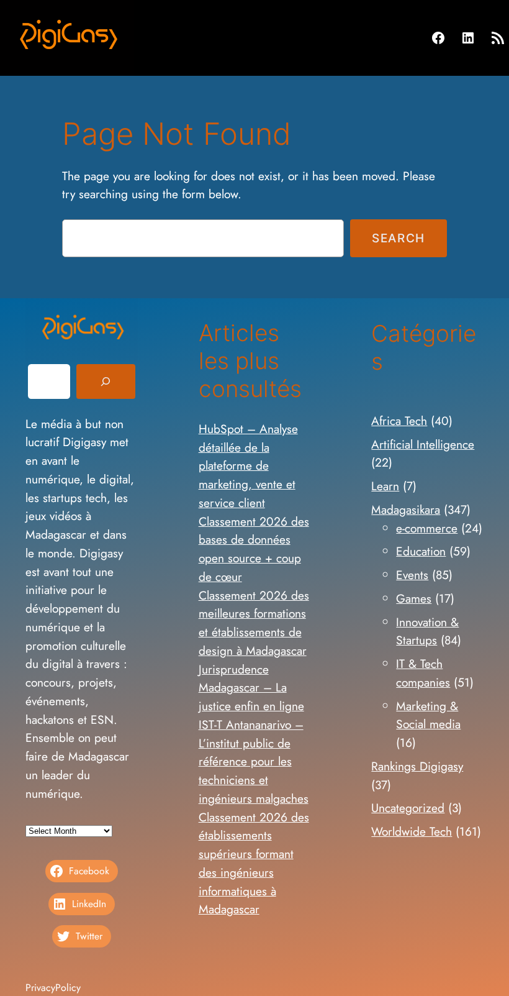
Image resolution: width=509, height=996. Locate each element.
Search (398, 238)
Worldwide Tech (411, 831)
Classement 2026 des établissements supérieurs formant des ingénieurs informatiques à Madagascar (254, 863)
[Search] (105, 381)
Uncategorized (407, 807)
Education (421, 551)
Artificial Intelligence (422, 444)
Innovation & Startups (427, 631)
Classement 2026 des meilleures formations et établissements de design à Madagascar (254, 623)
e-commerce (426, 528)
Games (413, 598)
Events (412, 574)
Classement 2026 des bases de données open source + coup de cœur (254, 549)
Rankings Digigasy (417, 766)
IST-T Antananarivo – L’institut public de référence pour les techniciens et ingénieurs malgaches (254, 761)
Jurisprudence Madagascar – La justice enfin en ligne (251, 687)
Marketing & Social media (428, 715)
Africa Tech (399, 420)
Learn (385, 486)
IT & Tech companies (423, 673)
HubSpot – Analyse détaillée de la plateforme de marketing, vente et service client (248, 465)
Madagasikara (405, 509)
